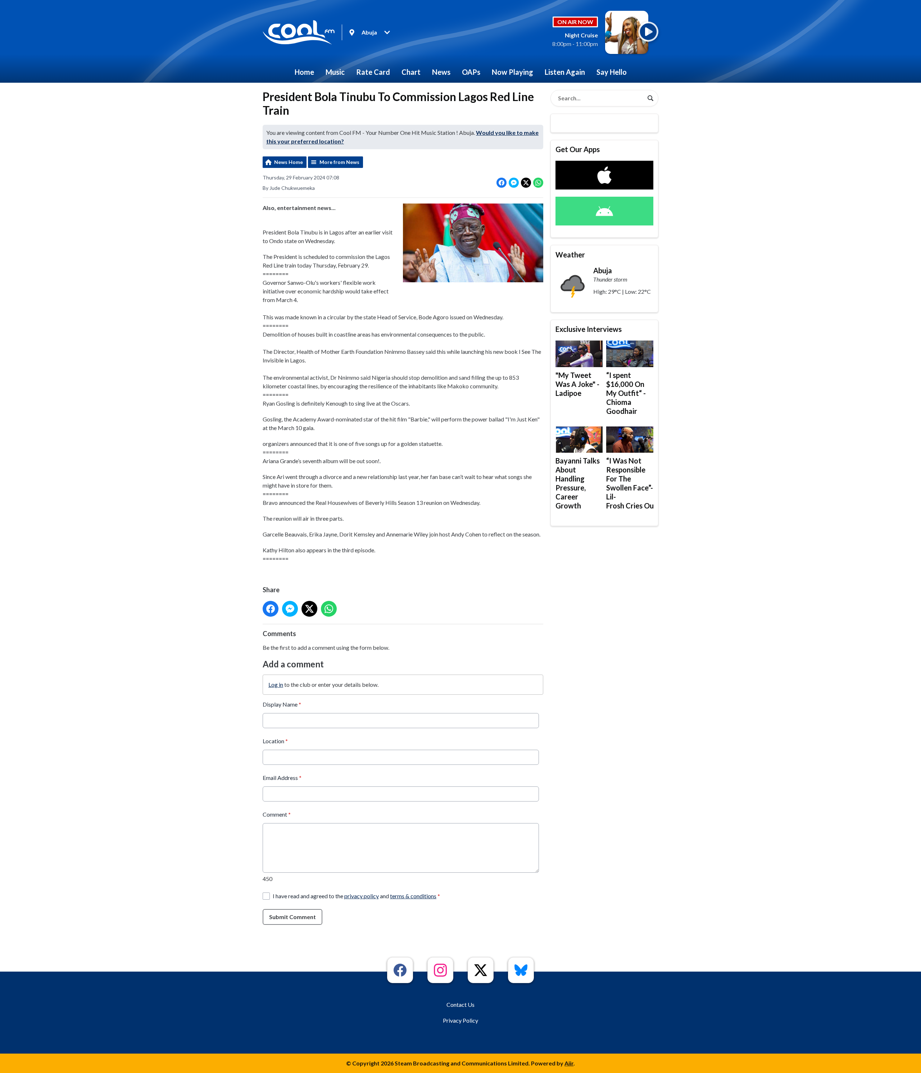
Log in (275, 684)
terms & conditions (413, 895)
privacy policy (361, 895)
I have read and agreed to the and (356, 895)
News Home (288, 162)
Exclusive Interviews (588, 329)
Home (304, 72)
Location (275, 741)
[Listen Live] (648, 32)
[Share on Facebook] (501, 183)
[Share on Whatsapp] (538, 183)
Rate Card (373, 72)
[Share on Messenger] (514, 183)
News (441, 72)
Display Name (282, 704)
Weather (570, 254)
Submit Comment (292, 916)
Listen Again (565, 72)
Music (335, 72)
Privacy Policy (460, 1020)
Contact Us (460, 1004)
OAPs (471, 72)
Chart (411, 72)
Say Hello (611, 72)
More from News (339, 162)
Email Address (282, 777)
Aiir (568, 1063)
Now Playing (512, 72)
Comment (277, 814)
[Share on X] (526, 183)
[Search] (650, 98)
